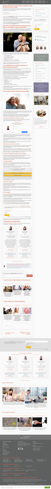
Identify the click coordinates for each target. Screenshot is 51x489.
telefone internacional (8, 210)
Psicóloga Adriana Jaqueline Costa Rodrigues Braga (17, 264)
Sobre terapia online (38, 15)
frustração (12, 76)
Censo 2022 (8, 28)
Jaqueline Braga (6, 12)
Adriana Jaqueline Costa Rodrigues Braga (8, 479)
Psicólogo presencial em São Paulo (40, 13)
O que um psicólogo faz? (38, 75)
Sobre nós (4, 442)
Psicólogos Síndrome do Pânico (7, 461)
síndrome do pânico (20, 89)
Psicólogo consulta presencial (37, 449)
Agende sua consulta (15, 354)
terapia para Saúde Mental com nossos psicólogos (12, 223)
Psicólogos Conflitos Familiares (18, 460)
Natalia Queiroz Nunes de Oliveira (18, 481)
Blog (3, 446)
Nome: (13, 125)
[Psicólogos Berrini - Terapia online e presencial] (25, 437)
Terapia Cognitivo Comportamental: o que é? (40, 69)
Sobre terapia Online (5, 444)
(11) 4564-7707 (19, 483)
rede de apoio (24, 148)
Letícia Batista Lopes (16, 480)
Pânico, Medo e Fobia (38, 80)
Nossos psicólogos (38, 71)
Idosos (8, 325)
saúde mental (6, 16)
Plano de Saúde (5, 451)
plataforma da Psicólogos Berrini (9, 218)
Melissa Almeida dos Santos (6, 481)
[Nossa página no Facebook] (22, 449)
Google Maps (41, 484)
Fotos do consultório (5, 445)
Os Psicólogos (4, 443)
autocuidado (5, 203)
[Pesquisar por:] (14, 275)
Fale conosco (4, 450)
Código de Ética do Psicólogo (22, 442)
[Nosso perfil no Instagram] (20, 449)
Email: (13, 128)
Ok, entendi (47, 487)
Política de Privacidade (28, 216)
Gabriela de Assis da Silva (6, 480)
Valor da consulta (5, 454)
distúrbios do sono (11, 59)
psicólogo (15, 69)
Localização (32, 483)
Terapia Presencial (16, 475)
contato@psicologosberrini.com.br (25, 483)
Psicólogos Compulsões (40, 459)
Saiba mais (11, 487)
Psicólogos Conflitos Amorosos (7, 460)
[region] (25, 487)
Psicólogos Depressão (29, 460)
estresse (23, 135)
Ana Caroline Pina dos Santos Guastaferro (23, 479)
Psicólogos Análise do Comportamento (19, 470)
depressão (7, 163)
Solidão (5, 56)
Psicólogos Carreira (16, 459)
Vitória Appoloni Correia (30, 481)
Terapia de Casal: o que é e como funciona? (40, 65)
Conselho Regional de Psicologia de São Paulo (24, 444)
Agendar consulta (5, 453)
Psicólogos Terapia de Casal (18, 461)
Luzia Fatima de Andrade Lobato (27, 480)
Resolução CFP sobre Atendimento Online (23, 443)
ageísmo (24, 19)
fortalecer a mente (6, 188)
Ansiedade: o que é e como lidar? (40, 73)
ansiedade (6, 196)
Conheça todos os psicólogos (25, 380)
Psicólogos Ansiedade (6, 459)
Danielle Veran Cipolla (35, 479)
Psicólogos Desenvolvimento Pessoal (42, 460)
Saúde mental (11, 325)
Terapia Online (5, 475)
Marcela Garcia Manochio (39, 480)
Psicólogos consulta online (36, 450)
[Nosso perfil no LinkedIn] (18, 449)
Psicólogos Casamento (29, 459)
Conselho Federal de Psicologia (22, 445)
